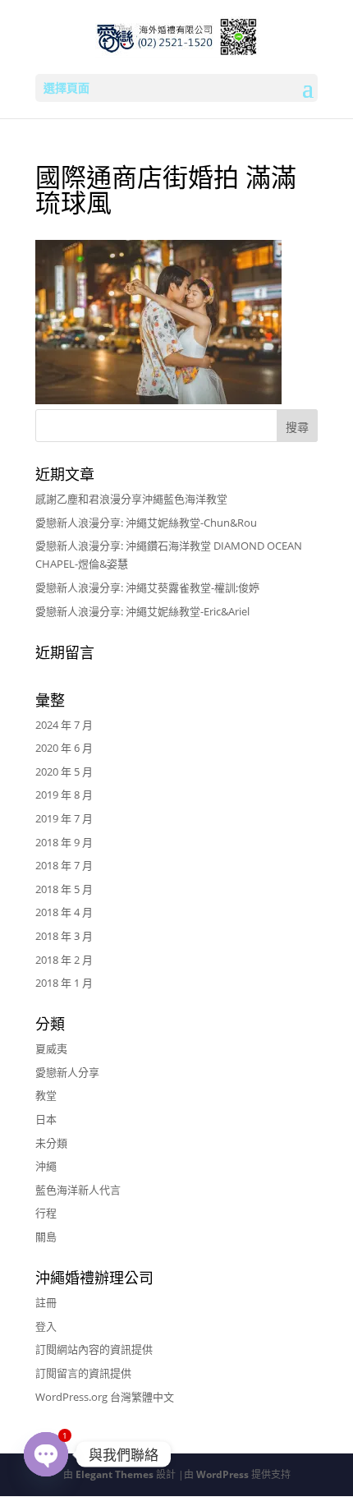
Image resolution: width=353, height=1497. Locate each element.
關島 (46, 1236)
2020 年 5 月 (64, 771)
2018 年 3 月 (64, 935)
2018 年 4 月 (64, 912)
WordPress (222, 1474)
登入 (46, 1326)
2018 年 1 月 (64, 982)
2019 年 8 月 (64, 794)
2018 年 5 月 (64, 889)
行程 (46, 1212)
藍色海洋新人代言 (78, 1189)
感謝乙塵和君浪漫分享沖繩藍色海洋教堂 (131, 498)
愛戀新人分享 (67, 1072)
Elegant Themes (115, 1474)
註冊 (46, 1302)
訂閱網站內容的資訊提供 (94, 1349)
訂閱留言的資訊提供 (83, 1373)
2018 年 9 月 (64, 842)
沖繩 (46, 1165)
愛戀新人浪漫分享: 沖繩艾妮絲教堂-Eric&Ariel (142, 611)
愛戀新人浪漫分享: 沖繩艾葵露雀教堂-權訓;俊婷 (147, 587)
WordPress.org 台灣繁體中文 (104, 1396)
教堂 (46, 1095)
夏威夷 (51, 1048)
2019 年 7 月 (64, 818)
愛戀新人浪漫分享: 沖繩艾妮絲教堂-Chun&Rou (146, 522)
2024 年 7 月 (64, 724)
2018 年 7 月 (64, 865)
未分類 (51, 1142)
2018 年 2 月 (64, 959)
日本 (46, 1119)
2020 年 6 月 (64, 747)
